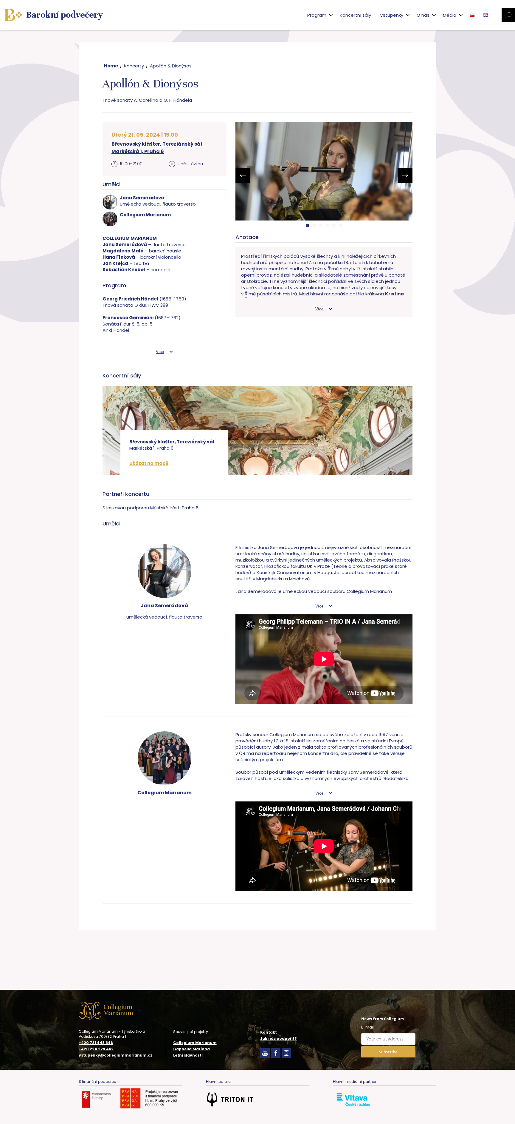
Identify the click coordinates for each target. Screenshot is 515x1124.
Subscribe (388, 1051)
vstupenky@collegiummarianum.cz (115, 1055)
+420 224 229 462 (96, 1049)
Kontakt (268, 1032)
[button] (307, 225)
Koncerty (134, 66)
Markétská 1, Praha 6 (137, 151)
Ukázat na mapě (148, 463)
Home (111, 66)
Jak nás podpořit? (278, 1038)
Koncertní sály (355, 15)
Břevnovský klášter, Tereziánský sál (156, 144)
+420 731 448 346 (96, 1042)
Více (160, 351)
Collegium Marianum (195, 1042)
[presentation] (242, 175)
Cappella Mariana (191, 1048)
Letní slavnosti (188, 1055)
